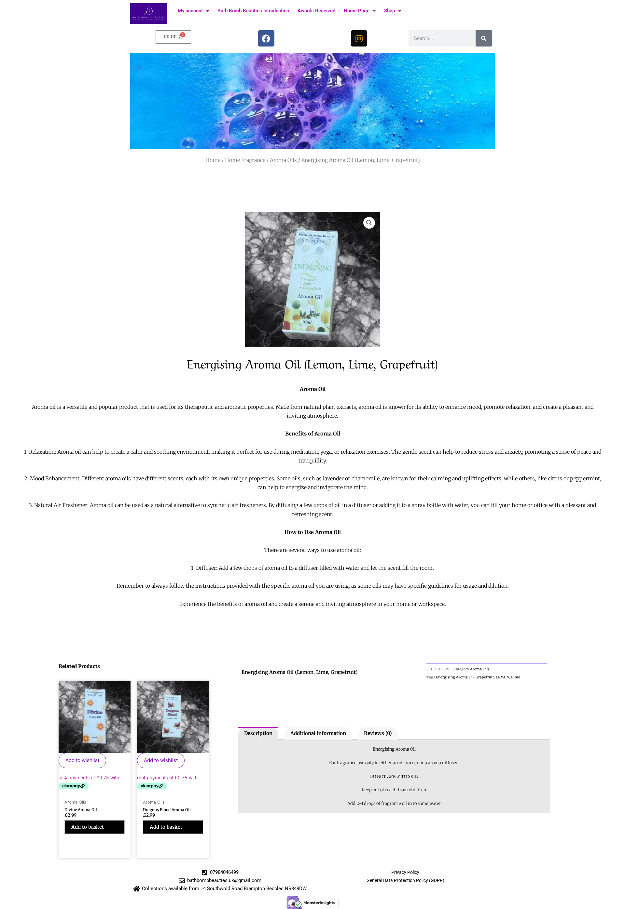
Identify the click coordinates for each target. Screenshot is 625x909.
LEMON (502, 677)
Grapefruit (485, 677)
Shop (389, 11)
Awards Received (316, 11)
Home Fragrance (245, 160)
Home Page (356, 11)
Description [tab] (258, 733)
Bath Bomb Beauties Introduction (253, 11)
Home (212, 160)
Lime (515, 677)
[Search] (484, 38)
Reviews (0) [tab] (378, 733)
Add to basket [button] (87, 827)
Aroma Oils (283, 160)
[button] (369, 223)
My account (190, 11)
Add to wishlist (82, 760)
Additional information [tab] (318, 733)
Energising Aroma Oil (455, 677)
